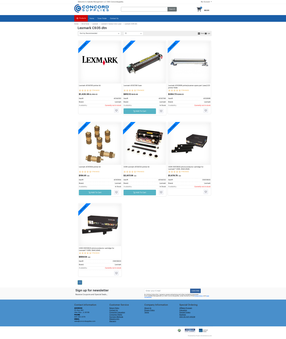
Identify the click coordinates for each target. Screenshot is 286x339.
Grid (202, 33)
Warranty (112, 321)
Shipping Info (114, 319)
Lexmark (95, 24)
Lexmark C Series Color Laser (111, 24)
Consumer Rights (115, 315)
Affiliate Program (185, 308)
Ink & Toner (85, 24)
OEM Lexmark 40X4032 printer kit (136, 167)
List (208, 33)
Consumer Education (117, 312)
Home (91, 18)
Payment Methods (116, 317)
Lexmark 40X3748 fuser (133, 85)
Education (183, 310)
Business (182, 315)
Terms (146, 312)
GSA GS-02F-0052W (187, 317)
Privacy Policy (198, 296)
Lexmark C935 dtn (131, 24)
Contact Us (114, 18)
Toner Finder (102, 18)
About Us (147, 308)
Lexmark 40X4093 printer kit (90, 85)
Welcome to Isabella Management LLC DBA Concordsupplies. (101, 2)
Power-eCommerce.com (204, 335)
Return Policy (114, 308)
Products (82, 18)
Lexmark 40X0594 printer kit (90, 167)
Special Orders (184, 312)
